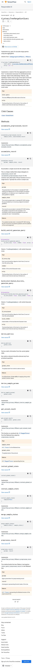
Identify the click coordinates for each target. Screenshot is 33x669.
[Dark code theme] (28, 60)
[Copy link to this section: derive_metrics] (15, 334)
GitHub (3, 630)
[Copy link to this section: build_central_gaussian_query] (26, 230)
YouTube (3, 635)
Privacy (8, 658)
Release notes (4, 644)
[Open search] (25, 2)
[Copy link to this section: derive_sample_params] (20, 383)
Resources (11, 12)
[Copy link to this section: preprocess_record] (17, 540)
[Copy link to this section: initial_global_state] (20, 466)
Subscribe (26, 661)
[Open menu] (2, 2)
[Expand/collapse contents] (10, 26)
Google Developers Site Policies (12, 612)
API (25, 12)
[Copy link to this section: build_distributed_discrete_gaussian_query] (14, 283)
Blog (2, 625)
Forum (3, 627)
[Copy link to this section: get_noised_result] (17, 409)
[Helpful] (11, 15)
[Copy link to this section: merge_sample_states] (19, 515)
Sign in (29, 2)
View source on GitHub (10, 46)
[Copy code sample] (30, 60)
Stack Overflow (5, 647)
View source (4, 129)
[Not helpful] (13, 15)
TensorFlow (4, 12)
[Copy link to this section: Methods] (10, 122)
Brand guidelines (5, 649)
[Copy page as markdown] (8, 21)
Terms (3, 658)
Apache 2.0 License (20, 611)
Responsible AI (6, 7)
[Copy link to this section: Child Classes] (14, 112)
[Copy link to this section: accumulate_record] (17, 152)
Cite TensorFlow (5, 652)
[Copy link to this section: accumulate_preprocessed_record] (29, 126)
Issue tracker (4, 642)
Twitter (3, 632)
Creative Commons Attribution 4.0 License (15, 609)
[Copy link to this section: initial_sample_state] (20, 489)
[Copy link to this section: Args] (6, 91)
